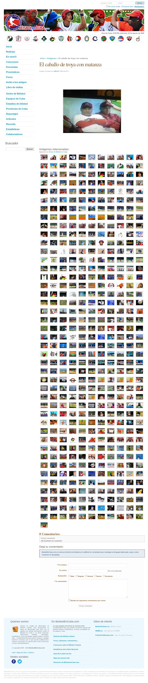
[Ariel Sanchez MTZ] (72, 323)
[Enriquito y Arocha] (130, 486)
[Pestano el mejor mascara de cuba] (120, 349)
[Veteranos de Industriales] (120, 486)
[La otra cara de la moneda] (120, 212)
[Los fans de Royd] (82, 229)
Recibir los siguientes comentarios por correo (88, 600)
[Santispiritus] (130, 212)
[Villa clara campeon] (139, 263)
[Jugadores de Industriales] (111, 280)
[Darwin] (72, 486)
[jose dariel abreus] (92, 280)
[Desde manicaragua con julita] (139, 383)
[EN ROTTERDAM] (53, 460)
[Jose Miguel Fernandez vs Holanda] (63, 323)
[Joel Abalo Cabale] (130, 186)
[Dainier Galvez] (82, 246)
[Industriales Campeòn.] (44, 374)
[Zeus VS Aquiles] (101, 280)
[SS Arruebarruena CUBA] (44, 332)
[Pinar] (130, 220)
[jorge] (139, 220)
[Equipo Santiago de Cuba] (129, 42)
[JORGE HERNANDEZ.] (72, 468)
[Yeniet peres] (139, 357)
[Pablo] (63, 254)
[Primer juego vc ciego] (72, 357)
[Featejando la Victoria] (120, 272)
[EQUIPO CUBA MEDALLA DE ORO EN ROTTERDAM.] (63, 460)
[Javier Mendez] (72, 477)
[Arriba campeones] (130, 272)
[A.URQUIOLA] (139, 451)
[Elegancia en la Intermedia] (44, 486)
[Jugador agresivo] (130, 477)
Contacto (31, 652)
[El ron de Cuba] (111, 237)
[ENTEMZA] (111, 451)
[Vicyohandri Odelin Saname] (139, 195)
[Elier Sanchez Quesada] (101, 203)
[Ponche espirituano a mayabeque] (53, 237)
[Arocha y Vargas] (44, 494)
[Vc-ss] (72, 289)
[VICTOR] (82, 186)
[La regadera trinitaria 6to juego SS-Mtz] (101, 417)
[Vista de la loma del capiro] (72, 349)
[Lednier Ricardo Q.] (53, 203)
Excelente (109, 576)
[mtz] (101, 177)
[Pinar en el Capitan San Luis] (82, 434)
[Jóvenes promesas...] (139, 349)
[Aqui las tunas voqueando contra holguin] (53, 229)
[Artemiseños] (44, 169)
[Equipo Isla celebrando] (72, 246)
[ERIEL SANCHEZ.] (139, 443)
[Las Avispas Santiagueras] (53, 160)
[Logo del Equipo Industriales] (63, 477)
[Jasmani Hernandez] (111, 263)
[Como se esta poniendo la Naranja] (139, 272)
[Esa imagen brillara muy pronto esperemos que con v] (111, 306)
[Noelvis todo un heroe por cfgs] (139, 408)
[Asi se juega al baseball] (53, 486)
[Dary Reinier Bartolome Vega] (139, 203)
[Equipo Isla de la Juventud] (44, 42)
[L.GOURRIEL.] (120, 451)
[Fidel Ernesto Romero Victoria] (120, 203)
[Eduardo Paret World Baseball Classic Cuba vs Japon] (82, 332)
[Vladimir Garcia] (63, 229)
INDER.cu (107, 631)
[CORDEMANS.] (53, 468)
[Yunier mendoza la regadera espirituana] (63, 237)
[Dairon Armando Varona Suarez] (63, 212)
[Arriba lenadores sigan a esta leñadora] (53, 263)
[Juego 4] (92, 391)
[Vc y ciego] (120, 357)
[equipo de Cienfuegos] (111, 246)
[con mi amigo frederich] (44, 314)
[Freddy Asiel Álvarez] (82, 195)
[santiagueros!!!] (63, 160)
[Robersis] (92, 169)
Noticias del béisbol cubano (64, 636)
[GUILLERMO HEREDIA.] (139, 460)
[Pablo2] (92, 254)
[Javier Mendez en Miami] (92, 494)
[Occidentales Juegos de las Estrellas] (101, 486)
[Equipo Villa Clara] (70, 42)
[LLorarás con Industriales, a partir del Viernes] (44, 263)
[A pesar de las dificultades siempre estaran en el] (101, 306)
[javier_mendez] (92, 511)
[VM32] (72, 460)
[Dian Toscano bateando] (101, 272)
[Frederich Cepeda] (63, 306)
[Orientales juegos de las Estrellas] (111, 486)
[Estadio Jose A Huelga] (82, 314)
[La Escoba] (139, 494)
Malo (72, 576)
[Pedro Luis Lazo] (139, 169)
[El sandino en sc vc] (139, 340)
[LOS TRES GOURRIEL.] (82, 460)
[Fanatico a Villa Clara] (120, 520)
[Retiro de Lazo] (130, 169)
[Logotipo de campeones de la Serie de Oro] (120, 169)
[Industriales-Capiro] (44, 503)
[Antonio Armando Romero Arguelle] (44, 220)
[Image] (63, 177)
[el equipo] (92, 263)
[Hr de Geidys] (101, 520)
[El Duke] (53, 503)
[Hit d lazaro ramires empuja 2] (82, 366)
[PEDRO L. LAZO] (120, 468)
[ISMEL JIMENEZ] (120, 443)
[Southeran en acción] (120, 177)
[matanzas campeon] (53, 417)
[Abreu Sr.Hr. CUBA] (139, 323)
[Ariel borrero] (92, 349)
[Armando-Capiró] (82, 503)
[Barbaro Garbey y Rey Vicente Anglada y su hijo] (63, 503)
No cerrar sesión (114, 6)
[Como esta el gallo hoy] (72, 417)
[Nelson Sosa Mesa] (130, 203)
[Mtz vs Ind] (120, 323)
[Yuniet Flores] (63, 195)
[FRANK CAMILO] (130, 451)
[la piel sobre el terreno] (101, 297)
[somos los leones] (82, 306)
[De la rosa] (120, 263)
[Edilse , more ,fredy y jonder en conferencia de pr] (44, 417)
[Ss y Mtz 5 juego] (111, 400)
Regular (81, 576)
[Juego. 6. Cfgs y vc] (44, 408)
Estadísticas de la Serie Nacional (65, 649)
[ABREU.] (101, 460)
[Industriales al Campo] (92, 220)
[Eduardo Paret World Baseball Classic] (72, 332)
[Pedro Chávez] (101, 503)
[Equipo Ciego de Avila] (87, 42)
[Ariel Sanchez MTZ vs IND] (82, 323)
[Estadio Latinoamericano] (53, 477)
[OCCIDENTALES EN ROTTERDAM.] (53, 451)
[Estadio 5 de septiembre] (82, 408)
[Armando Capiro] (72, 494)
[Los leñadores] (72, 169)
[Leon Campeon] (130, 314)
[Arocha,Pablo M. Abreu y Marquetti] (130, 511)
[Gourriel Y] (111, 186)
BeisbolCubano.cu (108, 626)
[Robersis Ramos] (82, 169)
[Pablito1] (139, 254)
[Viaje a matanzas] (92, 177)
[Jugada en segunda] (101, 195)
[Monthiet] (63, 486)
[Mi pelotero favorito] (130, 229)
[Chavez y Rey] (101, 477)
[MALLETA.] (111, 460)
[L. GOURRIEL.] (92, 460)
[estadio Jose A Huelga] (63, 314)
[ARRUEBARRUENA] (130, 443)
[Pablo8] (130, 254)
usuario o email (106, 3)
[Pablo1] (72, 254)
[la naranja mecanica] (120, 289)
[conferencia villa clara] (72, 434)
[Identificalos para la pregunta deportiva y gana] (63, 383)
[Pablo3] (101, 254)
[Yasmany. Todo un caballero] (120, 477)
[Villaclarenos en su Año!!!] (82, 160)
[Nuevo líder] (53, 340)
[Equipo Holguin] (112, 42)
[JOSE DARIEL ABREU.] (130, 460)
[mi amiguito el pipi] (139, 417)
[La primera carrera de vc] (111, 349)
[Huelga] (82, 237)
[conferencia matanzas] (53, 434)
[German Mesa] (72, 511)
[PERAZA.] (72, 451)
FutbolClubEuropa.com (113, 635)
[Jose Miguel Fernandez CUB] (111, 323)
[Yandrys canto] (53, 366)
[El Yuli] (101, 186)
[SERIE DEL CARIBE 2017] (92, 468)
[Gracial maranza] (44, 272)
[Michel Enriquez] (53, 246)
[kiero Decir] (120, 237)
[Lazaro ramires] (72, 366)
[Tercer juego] (63, 443)
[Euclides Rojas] (139, 511)
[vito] (92, 246)
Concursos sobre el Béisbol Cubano (67, 645)
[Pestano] (44, 366)
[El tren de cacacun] (53, 383)
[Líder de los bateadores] (44, 340)
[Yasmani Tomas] (44, 511)
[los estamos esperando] (44, 426)
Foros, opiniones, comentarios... (65, 640)
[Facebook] (13, 663)
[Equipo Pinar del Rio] (10, 42)
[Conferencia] (92, 443)
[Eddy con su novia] (44, 195)
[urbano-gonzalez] (111, 503)
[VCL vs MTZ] (139, 520)
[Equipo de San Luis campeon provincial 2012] (130, 297)
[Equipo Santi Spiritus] (78, 42)
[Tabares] (120, 503)
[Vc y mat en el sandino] (111, 340)
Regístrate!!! (139, 6)
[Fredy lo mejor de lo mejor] (82, 426)
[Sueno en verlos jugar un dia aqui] (111, 357)
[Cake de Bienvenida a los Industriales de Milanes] (82, 494)
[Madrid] (53, 254)
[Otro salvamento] (44, 160)
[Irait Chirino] (53, 195)
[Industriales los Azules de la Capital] (44, 477)
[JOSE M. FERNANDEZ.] (82, 468)
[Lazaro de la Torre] (92, 503)
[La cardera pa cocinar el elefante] (44, 383)
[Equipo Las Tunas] (104, 42)
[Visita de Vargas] (120, 160)
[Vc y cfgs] (72, 374)
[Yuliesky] (72, 237)
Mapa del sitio (21, 652)
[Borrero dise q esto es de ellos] (120, 426)
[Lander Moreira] (130, 177)
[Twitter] (19, 663)
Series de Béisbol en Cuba (58, 152)
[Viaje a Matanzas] (82, 177)
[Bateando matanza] (53, 272)
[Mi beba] (101, 400)
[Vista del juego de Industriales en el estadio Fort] (130, 503)
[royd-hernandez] (120, 229)
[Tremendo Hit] (53, 374)
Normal (90, 576)
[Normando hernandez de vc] (72, 400)
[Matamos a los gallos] (120, 195)
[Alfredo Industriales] (139, 297)
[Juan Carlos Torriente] (120, 220)
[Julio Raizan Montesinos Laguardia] (111, 511)
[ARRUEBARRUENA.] (63, 468)
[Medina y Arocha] (53, 494)
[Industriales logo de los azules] (92, 477)
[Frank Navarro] (139, 177)
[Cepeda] (92, 237)
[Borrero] (130, 366)
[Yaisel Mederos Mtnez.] (44, 212)
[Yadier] (130, 280)
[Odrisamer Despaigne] (82, 477)
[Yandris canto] (130, 349)
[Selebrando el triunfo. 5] (82, 400)
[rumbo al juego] (101, 314)
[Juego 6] (139, 400)
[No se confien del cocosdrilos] (82, 417)
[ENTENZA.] (44, 468)
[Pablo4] (111, 254)
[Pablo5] (120, 254)
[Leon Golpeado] (101, 332)
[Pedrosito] (130, 160)
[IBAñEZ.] (92, 451)
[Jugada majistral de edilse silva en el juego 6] (72, 408)
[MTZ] (92, 323)
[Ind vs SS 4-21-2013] (92, 306)
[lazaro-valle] (63, 511)
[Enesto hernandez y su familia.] (72, 280)
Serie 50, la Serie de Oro (62, 654)
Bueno (99, 576)
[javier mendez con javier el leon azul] (101, 263)
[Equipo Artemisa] (27, 42)
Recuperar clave (127, 6)
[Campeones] (63, 280)
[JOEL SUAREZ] (130, 332)
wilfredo (56, 71)
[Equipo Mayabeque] (35, 42)
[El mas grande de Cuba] (120, 280)
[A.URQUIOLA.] (44, 460)
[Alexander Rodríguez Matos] (53, 186)
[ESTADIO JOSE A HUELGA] (120, 314)
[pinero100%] (139, 186)
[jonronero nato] (82, 486)
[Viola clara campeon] (130, 263)
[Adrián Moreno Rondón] (111, 383)
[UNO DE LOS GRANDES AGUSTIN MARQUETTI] (111, 314)
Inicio (42, 58)
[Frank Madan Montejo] (72, 212)
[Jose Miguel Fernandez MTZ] (101, 323)
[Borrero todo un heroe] (111, 408)
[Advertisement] (92, 49)
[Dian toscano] (92, 272)
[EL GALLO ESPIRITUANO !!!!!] (120, 332)
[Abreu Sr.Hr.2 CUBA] (53, 332)
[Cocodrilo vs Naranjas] (111, 520)
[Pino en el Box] (101, 220)
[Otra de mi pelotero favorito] (139, 229)
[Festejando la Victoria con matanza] (111, 272)
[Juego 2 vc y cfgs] (82, 383)
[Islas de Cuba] (101, 511)
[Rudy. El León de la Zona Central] (44, 520)
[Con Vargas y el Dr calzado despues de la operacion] (120, 297)
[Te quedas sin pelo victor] (82, 272)
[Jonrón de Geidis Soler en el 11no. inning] (53, 520)
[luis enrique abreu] (63, 417)
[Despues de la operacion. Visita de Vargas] (101, 160)
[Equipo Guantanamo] (138, 42)
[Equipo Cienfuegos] (61, 42)
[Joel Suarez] (72, 340)
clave (120, 3)
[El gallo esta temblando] (120, 400)
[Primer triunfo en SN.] (53, 220)
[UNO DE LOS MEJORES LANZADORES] (44, 528)
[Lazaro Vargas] (72, 297)
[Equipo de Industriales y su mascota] (120, 494)
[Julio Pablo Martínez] (44, 186)
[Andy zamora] (92, 366)
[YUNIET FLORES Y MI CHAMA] (72, 229)
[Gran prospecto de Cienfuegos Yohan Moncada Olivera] (111, 169)
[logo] (139, 160)
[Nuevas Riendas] (92, 160)
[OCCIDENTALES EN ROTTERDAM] (44, 451)
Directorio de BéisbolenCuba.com (66, 662)
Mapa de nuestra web (61, 658)
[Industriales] (72, 160)
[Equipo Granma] (121, 42)
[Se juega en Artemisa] (44, 177)
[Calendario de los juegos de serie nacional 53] (120, 511)
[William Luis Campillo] (82, 203)
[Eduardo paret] (130, 357)
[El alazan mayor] (63, 169)
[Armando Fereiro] (130, 494)
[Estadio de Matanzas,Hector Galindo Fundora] (72, 186)
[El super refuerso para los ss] (130, 417)
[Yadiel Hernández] (53, 426)
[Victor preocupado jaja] (44, 349)
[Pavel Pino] (72, 220)
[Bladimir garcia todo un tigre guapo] (63, 366)
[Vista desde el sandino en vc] (111, 366)
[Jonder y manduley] (101, 408)
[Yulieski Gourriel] (101, 169)
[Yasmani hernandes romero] (44, 400)
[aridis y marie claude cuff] (44, 237)
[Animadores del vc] (53, 400)
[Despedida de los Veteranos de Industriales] (53, 511)
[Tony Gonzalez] (101, 494)
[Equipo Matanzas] (53, 42)
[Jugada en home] (92, 195)
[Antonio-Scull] (72, 503)
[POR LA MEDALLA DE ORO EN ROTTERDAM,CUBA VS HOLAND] (101, 451)
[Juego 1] (72, 426)
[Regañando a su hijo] (53, 349)
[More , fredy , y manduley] (63, 434)
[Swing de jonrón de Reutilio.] (44, 254)
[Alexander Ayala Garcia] (53, 212)
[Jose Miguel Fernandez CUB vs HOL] (130, 323)
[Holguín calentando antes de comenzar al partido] (92, 520)
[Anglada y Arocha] (139, 486)
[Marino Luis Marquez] (63, 203)
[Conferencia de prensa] (130, 408)
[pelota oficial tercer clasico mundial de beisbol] (139, 306)
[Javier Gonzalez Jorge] (120, 306)
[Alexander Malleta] (111, 195)
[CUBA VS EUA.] (111, 468)
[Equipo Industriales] (18, 42)
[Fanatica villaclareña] (130, 520)
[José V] (139, 212)
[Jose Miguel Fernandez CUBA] (63, 332)
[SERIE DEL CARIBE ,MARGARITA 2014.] (139, 468)
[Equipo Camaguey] (95, 42)
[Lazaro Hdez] (53, 169)
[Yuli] (44, 297)
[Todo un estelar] (139, 477)
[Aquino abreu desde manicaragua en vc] (63, 391)
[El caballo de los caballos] (130, 426)
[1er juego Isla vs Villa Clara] (63, 246)
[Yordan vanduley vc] (120, 391)
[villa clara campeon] (120, 434)
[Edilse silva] (82, 349)
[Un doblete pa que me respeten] (63, 374)
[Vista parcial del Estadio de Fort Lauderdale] (139, 503)
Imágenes (51, 58)
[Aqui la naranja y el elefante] (101, 383)
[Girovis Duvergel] (63, 186)
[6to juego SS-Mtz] (92, 417)
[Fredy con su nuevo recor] (111, 426)
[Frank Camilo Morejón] (72, 195)
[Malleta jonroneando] (111, 477)
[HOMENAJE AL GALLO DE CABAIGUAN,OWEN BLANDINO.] (130, 468)
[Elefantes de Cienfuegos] (120, 246)
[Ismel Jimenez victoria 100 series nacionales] (139, 237)
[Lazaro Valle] (63, 494)
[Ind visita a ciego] (82, 340)
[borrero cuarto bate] (139, 434)
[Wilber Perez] (44, 246)
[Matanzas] (82, 263)
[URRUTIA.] (101, 468)
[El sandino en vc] (53, 391)
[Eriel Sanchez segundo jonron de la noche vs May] (130, 237)
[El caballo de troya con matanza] (72, 272)
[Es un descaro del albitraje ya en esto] (130, 374)
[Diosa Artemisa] (53, 177)
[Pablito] (82, 254)
